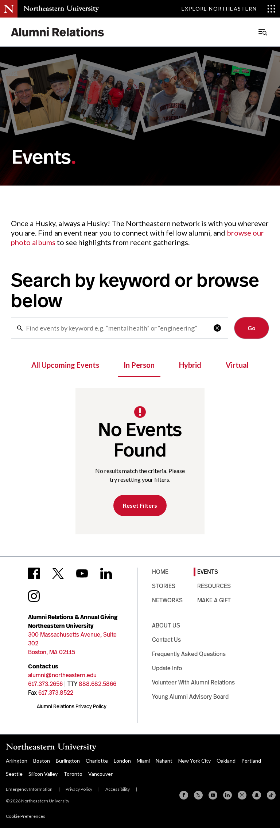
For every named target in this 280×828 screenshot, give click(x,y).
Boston (41, 761)
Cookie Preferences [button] (25, 816)
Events (207, 572)
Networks (167, 600)
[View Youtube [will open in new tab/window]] (82, 573)
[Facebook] (183, 795)
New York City (194, 761)
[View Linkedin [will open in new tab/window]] (106, 573)
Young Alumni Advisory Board (190, 696)
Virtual (237, 364)
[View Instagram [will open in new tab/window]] (34, 596)
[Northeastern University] (61, 9)
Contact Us (166, 640)
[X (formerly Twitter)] (198, 795)
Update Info (167, 668)
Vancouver (100, 774)
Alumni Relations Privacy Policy (71, 706)
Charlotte (97, 761)
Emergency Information (29, 789)
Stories (163, 586)
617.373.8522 (55, 692)
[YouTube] (213, 795)
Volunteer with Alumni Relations (193, 682)
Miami (143, 761)
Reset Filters (140, 505)
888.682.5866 (97, 684)
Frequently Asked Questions (189, 654)
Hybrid (190, 364)
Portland (251, 761)
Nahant (164, 761)
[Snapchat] (256, 795)
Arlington (16, 761)
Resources (214, 586)
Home (160, 572)
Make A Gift (214, 600)
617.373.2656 (45, 684)
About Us (166, 625)
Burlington (68, 761)
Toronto (72, 774)
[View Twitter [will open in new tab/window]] (58, 573)
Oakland (226, 761)
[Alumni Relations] (57, 32)
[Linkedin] (227, 795)
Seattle (14, 774)
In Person (139, 364)
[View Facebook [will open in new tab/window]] (34, 573)
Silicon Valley (43, 774)
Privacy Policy (79, 789)
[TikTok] (271, 795)
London (122, 761)
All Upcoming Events (65, 364)
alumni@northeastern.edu (62, 675)
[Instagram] (242, 795)
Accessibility (117, 789)
